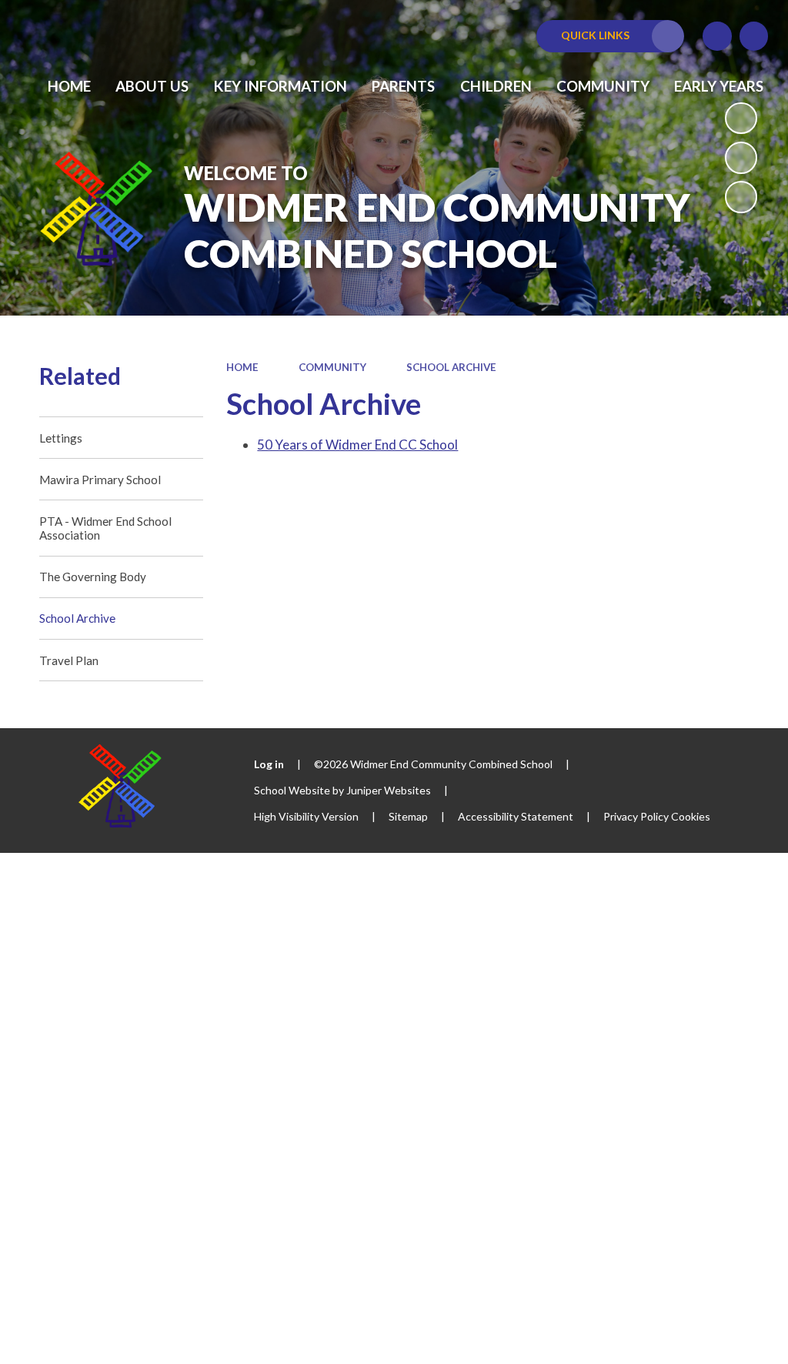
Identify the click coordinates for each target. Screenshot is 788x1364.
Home (242, 367)
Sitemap (408, 816)
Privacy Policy (636, 816)
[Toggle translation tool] (717, 36)
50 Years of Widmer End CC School (357, 444)
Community (332, 367)
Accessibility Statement (515, 816)
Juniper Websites (388, 790)
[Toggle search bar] (754, 36)
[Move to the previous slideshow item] (741, 158)
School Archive (451, 367)
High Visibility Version (306, 816)
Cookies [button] (690, 816)
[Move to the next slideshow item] (741, 197)
